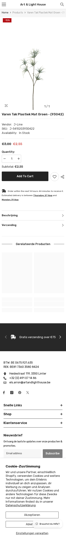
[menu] (4, 4)
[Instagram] (11, 392)
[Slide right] (60, 337)
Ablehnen (32, 524)
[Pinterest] (19, 392)
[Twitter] (27, 392)
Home (5, 12)
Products (17, 12)
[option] (33, 63)
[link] (17, 304)
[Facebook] (4, 392)
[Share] (61, 177)
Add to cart (25, 176)
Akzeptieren (32, 515)
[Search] (62, 4)
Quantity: (8, 152)
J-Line (18, 124)
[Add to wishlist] (54, 176)
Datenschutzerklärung (21, 505)
